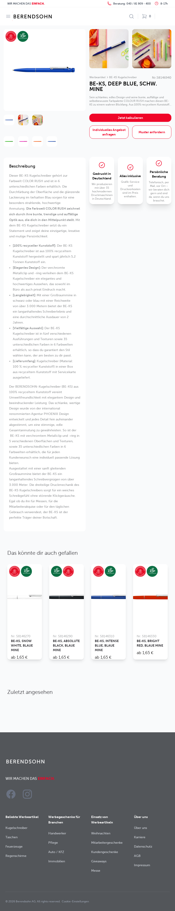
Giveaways (98, 861)
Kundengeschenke (104, 852)
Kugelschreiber (16, 828)
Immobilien (56, 861)
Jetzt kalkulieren (130, 118)
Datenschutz (143, 846)
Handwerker (57, 833)
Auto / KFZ (56, 852)
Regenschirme (15, 856)
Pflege (53, 842)
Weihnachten (100, 833)
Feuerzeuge (14, 846)
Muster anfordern (152, 132)
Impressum (142, 865)
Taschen (11, 837)
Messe (95, 870)
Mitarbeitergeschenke (107, 842)
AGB (137, 856)
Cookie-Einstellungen (75, 901)
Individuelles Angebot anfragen (109, 132)
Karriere (139, 837)
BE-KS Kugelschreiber (123, 77)
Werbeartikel (97, 77)
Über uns (140, 828)
